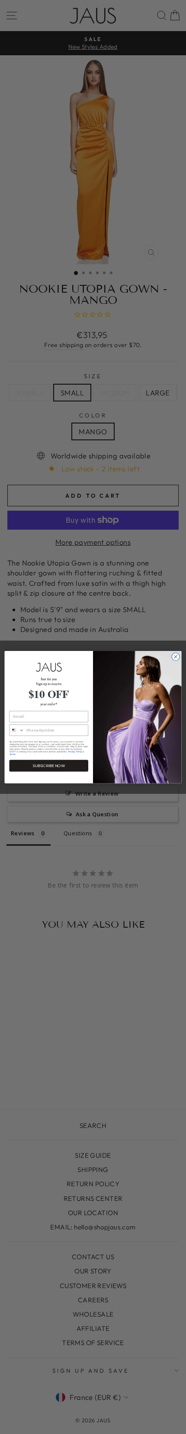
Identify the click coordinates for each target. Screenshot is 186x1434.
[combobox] (17, 730)
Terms (13, 754)
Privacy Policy (75, 751)
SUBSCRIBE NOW (48, 765)
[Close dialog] (176, 656)
